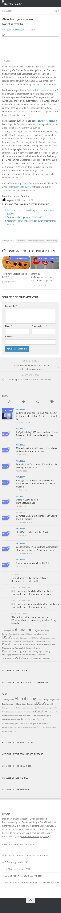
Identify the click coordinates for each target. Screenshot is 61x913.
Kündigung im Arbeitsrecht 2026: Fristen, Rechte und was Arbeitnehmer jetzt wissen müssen (36, 483)
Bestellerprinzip (18, 634)
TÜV (22, 658)
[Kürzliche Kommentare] (37, 402)
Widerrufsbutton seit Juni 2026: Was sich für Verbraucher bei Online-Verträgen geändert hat (36, 416)
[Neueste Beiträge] (9, 402)
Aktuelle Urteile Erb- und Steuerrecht (22, 754)
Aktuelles (7, 11)
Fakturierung (52, 241)
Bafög (47, 631)
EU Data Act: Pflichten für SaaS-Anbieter (23, 876)
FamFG (30, 638)
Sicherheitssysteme (9, 658)
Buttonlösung (33, 634)
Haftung (5, 641)
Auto (42, 631)
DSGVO (8, 637)
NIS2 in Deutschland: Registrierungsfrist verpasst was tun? (32, 882)
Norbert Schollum (16, 30)
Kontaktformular (12, 644)
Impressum (38, 641)
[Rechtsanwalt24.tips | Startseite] (15, 3)
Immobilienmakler (28, 641)
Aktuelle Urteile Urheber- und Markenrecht (25, 682)
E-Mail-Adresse (39, 326)
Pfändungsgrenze (8, 655)
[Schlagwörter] (52, 402)
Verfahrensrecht (30, 658)
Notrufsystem (27, 648)
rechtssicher (41, 655)
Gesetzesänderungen (48, 638)
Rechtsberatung (30, 655)
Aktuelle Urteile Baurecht (16, 789)
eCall (17, 638)
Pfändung (46, 652)
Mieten (54, 645)
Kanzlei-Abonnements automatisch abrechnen (26, 855)
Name (8, 326)
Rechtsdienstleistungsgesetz (34, 836)
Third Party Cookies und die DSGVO (32, 532)
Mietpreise (18, 648)
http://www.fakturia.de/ (46, 90)
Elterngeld (23, 638)
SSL (18, 658)
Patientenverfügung (14, 651)
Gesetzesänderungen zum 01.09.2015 (24, 217)
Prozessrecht (20, 655)
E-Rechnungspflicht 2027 (16, 862)
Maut (49, 645)
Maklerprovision (41, 645)
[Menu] (57, 3)
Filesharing (37, 638)
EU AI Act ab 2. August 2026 (17, 869)
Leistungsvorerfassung (46, 121)
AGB (38, 631)
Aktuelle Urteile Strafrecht (17, 766)
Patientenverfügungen (34, 652)
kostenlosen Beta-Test (18, 187)
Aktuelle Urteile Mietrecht (16, 778)
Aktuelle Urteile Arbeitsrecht (18, 742)
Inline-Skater (47, 641)
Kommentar (11, 306)
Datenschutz (42, 634)
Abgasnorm (10, 631)
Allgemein (20, 512)
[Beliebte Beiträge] (23, 402)
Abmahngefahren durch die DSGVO (32, 563)
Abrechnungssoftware (36, 241)
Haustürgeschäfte (14, 641)
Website (9, 336)
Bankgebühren (7, 634)
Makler (32, 645)
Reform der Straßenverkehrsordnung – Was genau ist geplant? (43, 277)
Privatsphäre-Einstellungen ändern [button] (18, 844)
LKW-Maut (26, 645)
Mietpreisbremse (8, 648)
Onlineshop (36, 648)
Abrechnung (21, 241)
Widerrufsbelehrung (43, 658)
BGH (26, 634)
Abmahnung (26, 629)
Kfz (54, 641)
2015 (4, 631)
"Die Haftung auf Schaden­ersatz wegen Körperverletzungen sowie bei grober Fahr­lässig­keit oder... (34, 620)
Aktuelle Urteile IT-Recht (15, 670)
